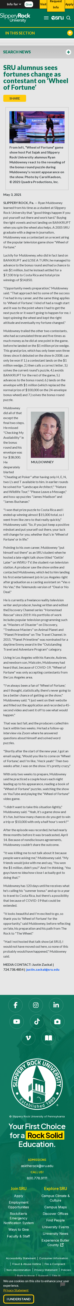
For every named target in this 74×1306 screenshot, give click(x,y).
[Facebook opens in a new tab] (15, 1005)
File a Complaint (55, 1264)
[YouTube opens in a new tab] (16, 1021)
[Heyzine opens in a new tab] (48, 1038)
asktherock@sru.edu (37, 1166)
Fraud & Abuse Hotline (26, 1264)
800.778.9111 (37, 1178)
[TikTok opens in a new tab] (37, 1021)
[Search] (67, 17)
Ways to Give (18, 1229)
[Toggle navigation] (46, 17)
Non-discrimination (19, 1270)
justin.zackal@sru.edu (42, 969)
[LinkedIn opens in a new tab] (56, 1005)
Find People (55, 1220)
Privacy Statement (16, 1290)
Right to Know (26, 1275)
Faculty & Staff (18, 1236)
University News (55, 1234)
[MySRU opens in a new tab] (56, 18)
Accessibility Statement (21, 1258)
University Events (55, 1227)
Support (43, 1275)
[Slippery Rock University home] (37, 1084)
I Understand (19, 1299)
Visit (43, 4)
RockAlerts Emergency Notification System (18, 1218)
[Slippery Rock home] (15, 18)
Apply (69, 4)
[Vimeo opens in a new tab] (28, 1038)
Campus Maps (55, 1207)
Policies (66, 1270)
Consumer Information (53, 1258)
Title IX (56, 1275)
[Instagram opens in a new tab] (36, 1005)
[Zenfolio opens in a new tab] (57, 1021)
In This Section (20, 33)
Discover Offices (55, 1214)
